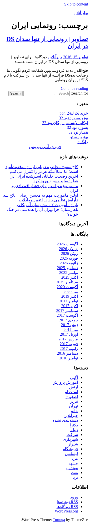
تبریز (74, 401)
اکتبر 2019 (69, 296)
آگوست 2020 (67, 287)
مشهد (73, 463)
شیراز (73, 444)
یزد (75, 477)
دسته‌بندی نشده (65, 420)
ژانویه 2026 (69, 263)
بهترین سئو (79, 137)
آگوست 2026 (67, 244)
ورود (74, 497)
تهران (73, 406)
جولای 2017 (68, 320)
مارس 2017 (68, 339)
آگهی (74, 377)
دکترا (74, 425)
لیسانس (71, 453)
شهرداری (70, 439)
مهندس (72, 468)
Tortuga (59, 519)
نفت (74, 472)
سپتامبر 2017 (67, 310)
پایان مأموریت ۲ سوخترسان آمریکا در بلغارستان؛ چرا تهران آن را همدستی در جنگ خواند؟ (42, 209)
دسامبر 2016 (67, 353)
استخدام (71, 392)
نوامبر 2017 (68, 301)
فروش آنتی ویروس (45, 147)
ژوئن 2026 (69, 253)
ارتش (73, 387)
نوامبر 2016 (68, 358)
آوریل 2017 (69, 334)
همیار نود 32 (78, 132)
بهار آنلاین (80, 13)
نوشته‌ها (67, 502)
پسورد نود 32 (77, 127)
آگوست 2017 (67, 315)
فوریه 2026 (69, 258)
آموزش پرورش (65, 382)
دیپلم (74, 430)
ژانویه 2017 (69, 348)
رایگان (83, 142)
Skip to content (76, 4)
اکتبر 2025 (69, 277)
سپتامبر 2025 (67, 282)
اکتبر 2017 (69, 306)
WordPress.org (66, 511)
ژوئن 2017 (69, 325)
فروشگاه (70, 449)
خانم (74, 411)
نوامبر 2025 (68, 272)
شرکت (72, 434)
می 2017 (71, 329)
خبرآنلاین (55, 57)
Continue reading (74, 88)
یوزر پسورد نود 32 (73, 118)
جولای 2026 (68, 249)
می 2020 (71, 291)
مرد (75, 458)
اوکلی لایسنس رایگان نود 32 (65, 123)
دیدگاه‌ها (67, 506)
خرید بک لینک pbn (74, 113)
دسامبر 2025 (67, 268)
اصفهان (72, 396)
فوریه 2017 (69, 344)
